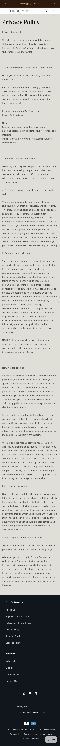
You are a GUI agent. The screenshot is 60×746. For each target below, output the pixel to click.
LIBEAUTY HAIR (18, 729)
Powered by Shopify (33, 729)
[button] (6, 11)
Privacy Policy (12, 629)
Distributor (11, 668)
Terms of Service (14, 636)
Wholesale (11, 661)
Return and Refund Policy (18, 623)
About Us (10, 610)
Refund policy (49, 729)
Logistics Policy (13, 643)
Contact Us (11, 681)
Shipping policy (46, 734)
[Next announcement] (54, 4)
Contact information (31, 738)
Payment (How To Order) (18, 616)
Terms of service (31, 734)
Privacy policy (15, 734)
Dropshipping (12, 674)
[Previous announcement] (5, 4)
